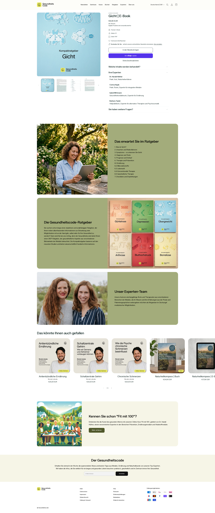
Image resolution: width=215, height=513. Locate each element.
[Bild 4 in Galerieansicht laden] (89, 85)
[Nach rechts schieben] (98, 85)
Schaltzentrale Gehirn (91, 376)
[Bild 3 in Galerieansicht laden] (75, 85)
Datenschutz (83, 491)
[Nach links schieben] (39, 85)
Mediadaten (116, 497)
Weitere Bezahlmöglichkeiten (131, 60)
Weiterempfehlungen (119, 494)
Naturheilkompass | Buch (167, 376)
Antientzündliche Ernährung (53, 376)
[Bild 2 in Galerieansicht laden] (61, 85)
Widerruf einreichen (118, 500)
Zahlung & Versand (85, 500)
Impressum (83, 494)
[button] (167, 4)
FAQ (114, 488)
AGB (81, 488)
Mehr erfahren (97, 430)
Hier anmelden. (158, 44)
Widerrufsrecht (84, 497)
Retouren (116, 491)
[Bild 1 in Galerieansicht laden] (47, 85)
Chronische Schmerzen (129, 376)
